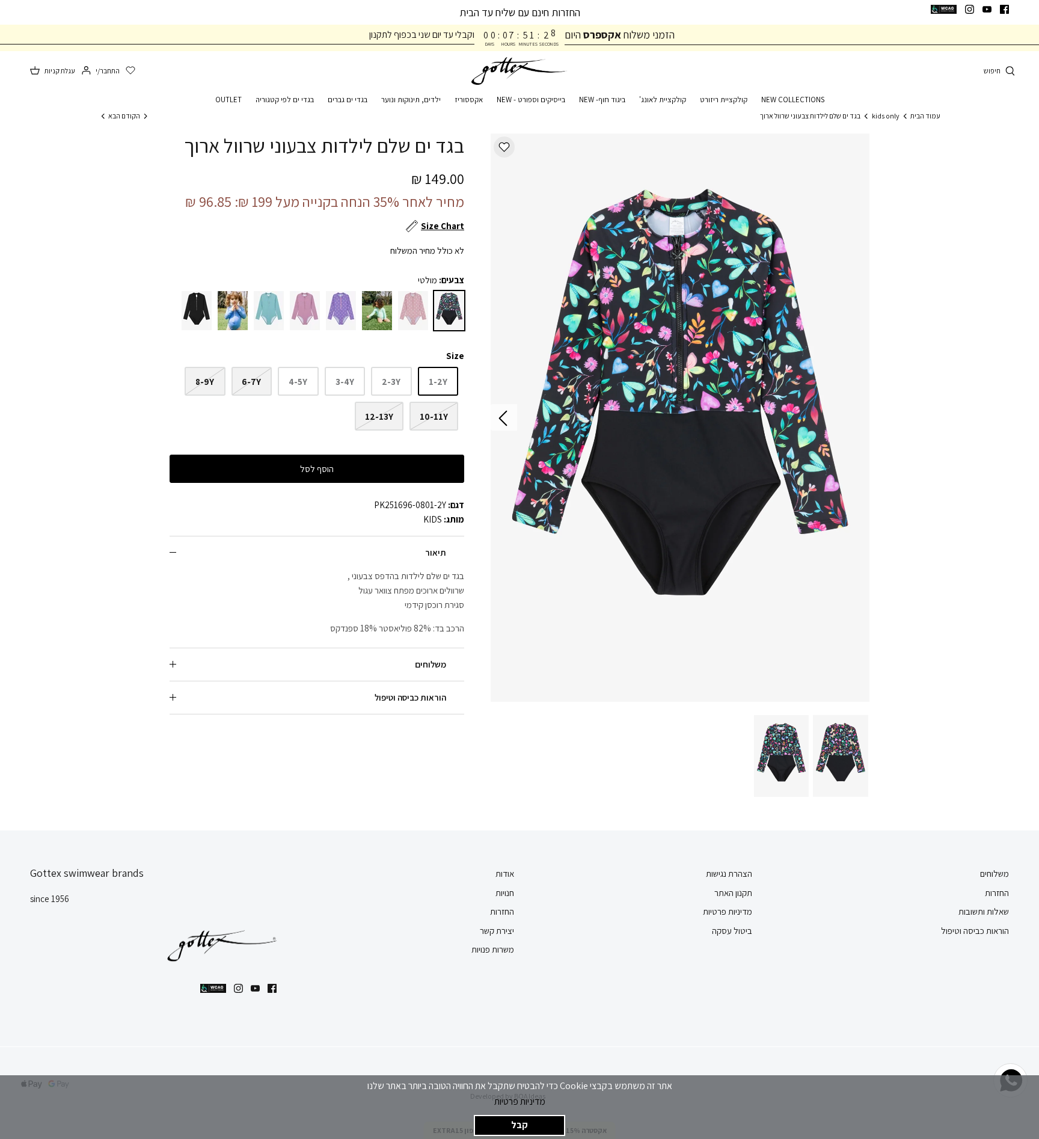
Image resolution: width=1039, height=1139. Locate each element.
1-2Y (438, 381)
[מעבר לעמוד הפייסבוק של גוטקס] (1004, 9)
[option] (680, 418)
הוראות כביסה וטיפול (410, 697)
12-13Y (379, 416)
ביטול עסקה (732, 930)
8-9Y (204, 381)
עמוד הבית (925, 115)
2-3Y (391, 381)
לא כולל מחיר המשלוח (427, 250)
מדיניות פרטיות (519, 1101)
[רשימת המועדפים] (130, 71)
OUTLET (228, 99)
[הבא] (504, 417)
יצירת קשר (497, 930)
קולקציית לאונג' (662, 99)
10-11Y (434, 416)
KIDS (432, 519)
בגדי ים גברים (347, 99)
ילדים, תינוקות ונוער (411, 99)
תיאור (435, 552)
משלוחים (430, 664)
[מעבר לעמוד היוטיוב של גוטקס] (986, 9)
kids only (886, 115)
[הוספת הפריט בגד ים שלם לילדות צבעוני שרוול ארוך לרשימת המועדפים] (504, 147)
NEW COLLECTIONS (792, 99)
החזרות (997, 892)
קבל (519, 1125)
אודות (504, 873)
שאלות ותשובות (983, 911)
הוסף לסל (317, 468)
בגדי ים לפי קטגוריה (285, 99)
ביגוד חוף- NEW (602, 99)
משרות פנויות (492, 949)
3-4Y (345, 381)
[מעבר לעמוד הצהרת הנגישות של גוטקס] (944, 9)
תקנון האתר (733, 892)
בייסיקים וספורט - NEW (531, 99)
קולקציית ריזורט (723, 99)
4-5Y (298, 381)
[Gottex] (519, 71)
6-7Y (251, 381)
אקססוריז (469, 99)
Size (455, 355)
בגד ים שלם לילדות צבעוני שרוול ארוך (810, 115)
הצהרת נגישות (729, 873)
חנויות (504, 892)
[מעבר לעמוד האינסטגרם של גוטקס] (969, 9)
